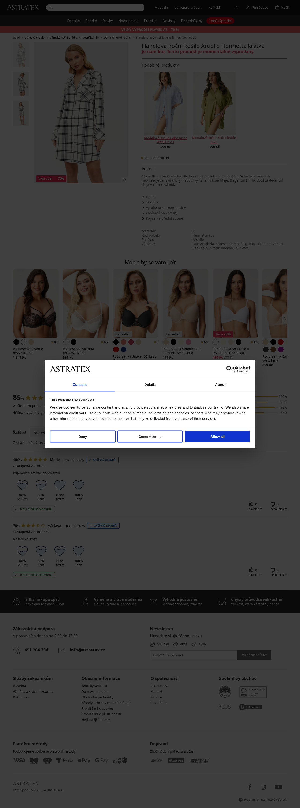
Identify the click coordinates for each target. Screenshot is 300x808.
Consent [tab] (80, 385)
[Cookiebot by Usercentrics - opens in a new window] (229, 368)
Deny (83, 436)
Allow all (217, 436)
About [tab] (220, 385)
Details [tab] (150, 385)
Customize (147, 436)
